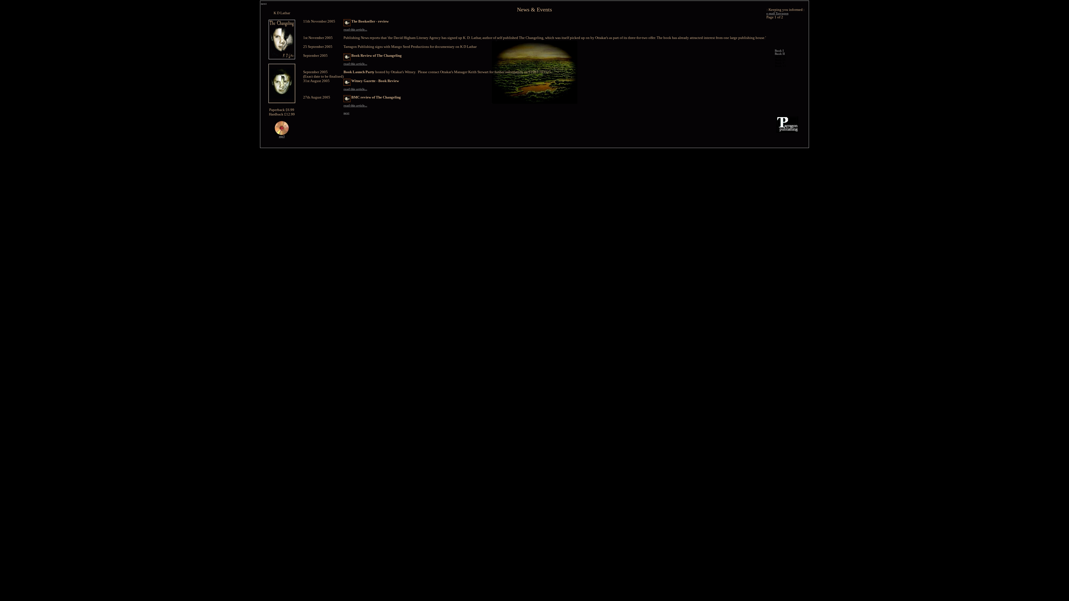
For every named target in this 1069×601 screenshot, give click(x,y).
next (264, 3)
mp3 (282, 136)
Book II (780, 53)
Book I (779, 50)
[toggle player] (282, 134)
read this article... (355, 29)
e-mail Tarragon (777, 13)
